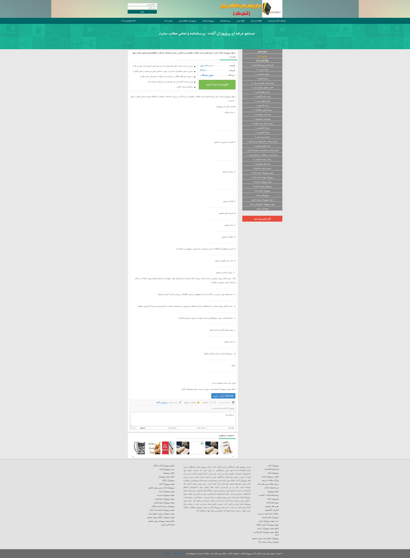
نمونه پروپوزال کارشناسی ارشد (262, 204)
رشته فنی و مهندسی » (262, 114)
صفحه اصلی (262, 51)
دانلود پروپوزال (169, 473)
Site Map (168, 553)
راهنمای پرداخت (262, 209)
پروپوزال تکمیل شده (262, 191)
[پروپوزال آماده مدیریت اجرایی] (197, 454)
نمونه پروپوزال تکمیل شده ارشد (162, 510)
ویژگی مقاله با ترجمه (270, 480)
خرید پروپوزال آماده (167, 469)
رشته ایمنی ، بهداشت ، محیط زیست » (262, 155)
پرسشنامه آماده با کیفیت (269, 495)
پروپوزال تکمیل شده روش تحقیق (265, 538)
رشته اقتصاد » (262, 78)
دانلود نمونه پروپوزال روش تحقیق (161, 521)
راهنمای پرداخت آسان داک (268, 542)
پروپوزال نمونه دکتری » (262, 186)
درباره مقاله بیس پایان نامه (268, 484)
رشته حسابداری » (262, 74)
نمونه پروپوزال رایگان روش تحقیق (161, 517)
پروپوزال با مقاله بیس (187, 21)
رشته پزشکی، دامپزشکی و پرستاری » (262, 141)
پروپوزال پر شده (262, 195)
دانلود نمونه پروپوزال (167, 476)
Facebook (177, 553)
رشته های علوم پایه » (262, 164)
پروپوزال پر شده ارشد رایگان (163, 506)
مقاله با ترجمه (256, 21)
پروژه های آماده (272, 502)
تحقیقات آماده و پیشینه (277, 21)
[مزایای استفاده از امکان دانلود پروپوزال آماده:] (139, 454)
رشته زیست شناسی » (262, 159)
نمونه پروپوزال (273, 491)
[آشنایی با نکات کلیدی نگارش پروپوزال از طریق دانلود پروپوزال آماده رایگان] (154, 454)
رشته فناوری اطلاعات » (262, 110)
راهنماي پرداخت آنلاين (185, 87)
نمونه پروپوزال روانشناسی (164, 502)
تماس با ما (168, 21)
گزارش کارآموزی (272, 510)
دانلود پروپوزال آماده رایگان (164, 465)
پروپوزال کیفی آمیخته (270, 517)
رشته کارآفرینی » (262, 128)
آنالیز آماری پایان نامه (262, 219)
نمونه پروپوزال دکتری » (262, 182)
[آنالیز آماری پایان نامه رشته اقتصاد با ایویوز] (168, 454)
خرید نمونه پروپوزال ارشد (269, 521)
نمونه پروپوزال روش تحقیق (262, 200)
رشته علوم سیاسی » (262, 146)
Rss (183, 553)
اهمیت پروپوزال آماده (270, 476)
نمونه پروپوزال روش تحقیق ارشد (161, 513)
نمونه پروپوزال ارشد (167, 491)
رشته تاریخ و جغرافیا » (262, 168)
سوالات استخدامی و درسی (268, 513)
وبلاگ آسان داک (262, 60)
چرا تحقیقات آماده (271, 488)
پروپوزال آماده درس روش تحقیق (161, 488)
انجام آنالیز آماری (168, 525)
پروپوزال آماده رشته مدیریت (223, 408)
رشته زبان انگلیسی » (262, 96)
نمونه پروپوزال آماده (167, 484)
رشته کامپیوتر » (262, 105)
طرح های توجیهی (272, 506)
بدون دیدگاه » (207, 75)
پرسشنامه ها (225, 21)
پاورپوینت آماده (273, 499)
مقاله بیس (241, 21)
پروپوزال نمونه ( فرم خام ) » (262, 177)
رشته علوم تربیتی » (262, 101)
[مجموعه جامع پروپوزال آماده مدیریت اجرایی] (182, 454)
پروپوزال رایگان (168, 480)
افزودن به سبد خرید (217, 84)
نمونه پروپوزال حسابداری (165, 499)
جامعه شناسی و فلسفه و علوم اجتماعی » (262, 150)
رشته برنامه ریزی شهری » (262, 123)
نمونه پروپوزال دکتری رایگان (267, 525)
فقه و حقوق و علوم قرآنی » (262, 87)
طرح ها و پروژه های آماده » (262, 65)
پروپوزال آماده (208, 21)
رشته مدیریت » (262, 69)
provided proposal (272, 469)
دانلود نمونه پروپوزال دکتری (268, 528)
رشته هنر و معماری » (262, 119)
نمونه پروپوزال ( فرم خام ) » (262, 173)
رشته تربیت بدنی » (262, 137)
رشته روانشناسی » (262, 92)
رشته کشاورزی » (262, 132)
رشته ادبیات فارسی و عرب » (262, 83)
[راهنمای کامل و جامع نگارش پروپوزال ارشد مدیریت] (226, 454)
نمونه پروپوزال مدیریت (166, 495)
